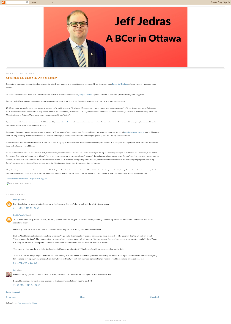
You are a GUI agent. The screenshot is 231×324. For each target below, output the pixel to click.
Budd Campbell (20, 215)
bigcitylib (17, 199)
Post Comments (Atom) (27, 302)
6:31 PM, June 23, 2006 (26, 262)
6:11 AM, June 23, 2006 (26, 208)
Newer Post (11, 296)
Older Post (154, 296)
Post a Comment (13, 291)
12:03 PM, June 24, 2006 (26, 285)
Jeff (14, 269)
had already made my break (134, 132)
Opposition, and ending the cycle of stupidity (32, 77)
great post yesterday (85, 94)
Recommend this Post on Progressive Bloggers (27, 178)
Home (82, 296)
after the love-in (66, 122)
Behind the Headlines (120, 84)
